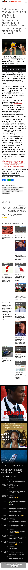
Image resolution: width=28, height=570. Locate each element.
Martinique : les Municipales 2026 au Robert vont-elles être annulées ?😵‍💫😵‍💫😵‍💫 (14, 215)
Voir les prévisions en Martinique (12, 471)
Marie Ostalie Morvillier (8, 191)
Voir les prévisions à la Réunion (11, 472)
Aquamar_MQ (19, 465)
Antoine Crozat (10, 185)
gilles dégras (6, 189)
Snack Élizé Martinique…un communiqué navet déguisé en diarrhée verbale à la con (17, 520)
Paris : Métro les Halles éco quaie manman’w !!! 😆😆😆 (16, 543)
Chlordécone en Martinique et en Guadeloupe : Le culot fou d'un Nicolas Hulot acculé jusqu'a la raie (20, 256)
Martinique (20, 191)
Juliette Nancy (15, 189)
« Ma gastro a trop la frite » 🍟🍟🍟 (17, 515)
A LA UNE (4, 228)
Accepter (14, 566)
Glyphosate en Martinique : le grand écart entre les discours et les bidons (17, 537)
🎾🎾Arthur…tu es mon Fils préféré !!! (17, 481)
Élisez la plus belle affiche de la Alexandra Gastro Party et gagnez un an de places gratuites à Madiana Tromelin (17, 510)
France (10, 489)
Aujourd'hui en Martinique (19, 228)
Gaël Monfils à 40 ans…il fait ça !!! (16, 558)
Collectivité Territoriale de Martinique (13, 187)
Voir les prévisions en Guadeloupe (12, 469)
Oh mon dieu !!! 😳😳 (13, 497)
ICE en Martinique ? (13, 548)
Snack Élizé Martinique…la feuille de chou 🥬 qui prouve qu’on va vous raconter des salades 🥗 (17, 503)
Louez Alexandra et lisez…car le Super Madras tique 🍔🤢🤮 (17, 532)
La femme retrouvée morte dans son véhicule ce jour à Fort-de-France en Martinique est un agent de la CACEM (7, 278)
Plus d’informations (18, 564)
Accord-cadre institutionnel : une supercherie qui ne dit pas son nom (16, 553)
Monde (10, 479)
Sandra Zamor (5, 193)
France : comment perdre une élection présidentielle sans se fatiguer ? (17, 492)
